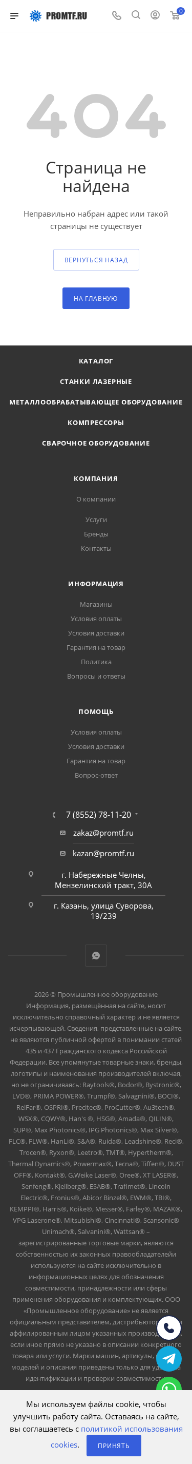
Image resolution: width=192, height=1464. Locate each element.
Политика (96, 661)
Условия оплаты (96, 618)
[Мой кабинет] (155, 16)
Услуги (96, 519)
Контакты (96, 548)
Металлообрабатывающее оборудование (95, 402)
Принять (114, 1445)
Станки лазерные (96, 381)
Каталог (96, 360)
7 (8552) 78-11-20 (98, 815)
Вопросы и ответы (96, 676)
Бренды (96, 533)
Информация (96, 583)
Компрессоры (96, 422)
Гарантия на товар (96, 647)
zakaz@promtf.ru (103, 832)
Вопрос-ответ (96, 775)
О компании (96, 499)
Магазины (96, 604)
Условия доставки (96, 633)
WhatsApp (96, 956)
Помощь (96, 711)
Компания (96, 478)
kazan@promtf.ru (103, 853)
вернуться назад (96, 260)
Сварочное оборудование (96, 443)
